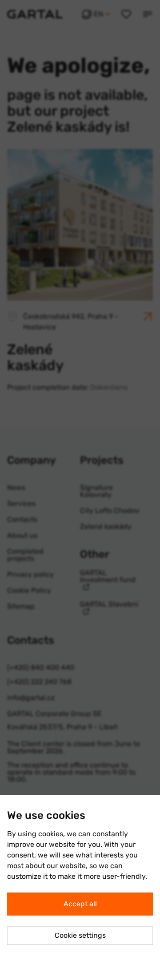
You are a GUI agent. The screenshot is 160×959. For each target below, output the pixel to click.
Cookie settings (80, 935)
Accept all (80, 904)
